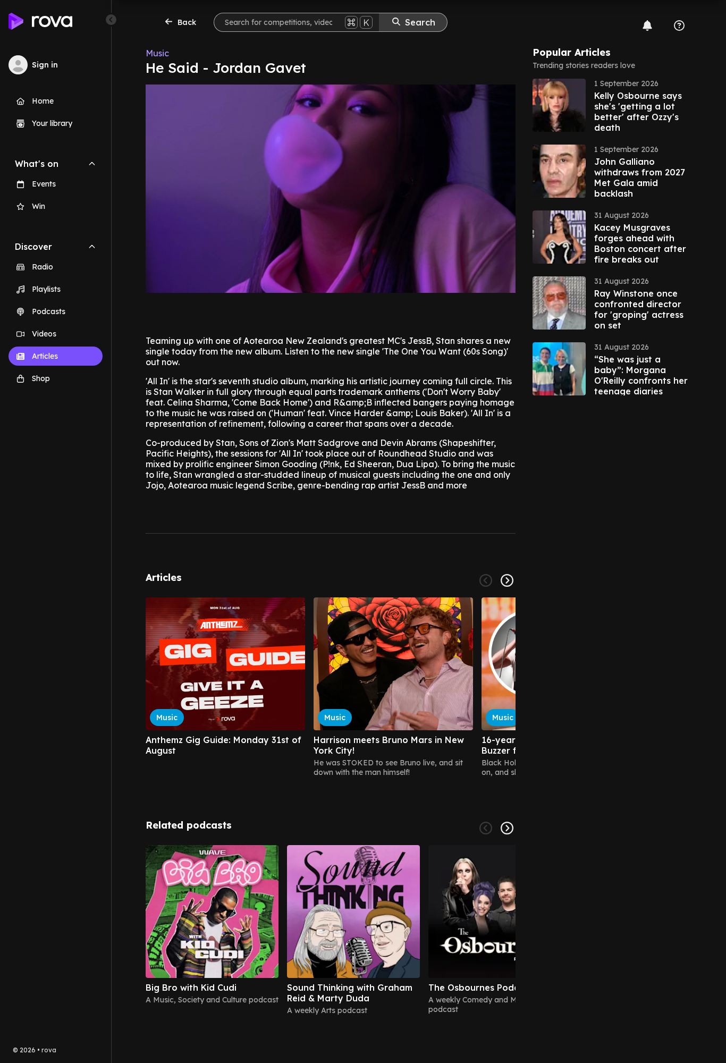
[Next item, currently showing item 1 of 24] (507, 580)
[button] (612, 105)
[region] (331, 687)
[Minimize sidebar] (111, 20)
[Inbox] (647, 25)
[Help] (679, 25)
